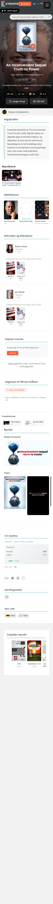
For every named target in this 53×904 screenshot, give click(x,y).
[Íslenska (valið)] (34, 4)
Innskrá (12, 353)
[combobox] (31, 17)
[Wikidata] (6, 596)
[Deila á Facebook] (12, 578)
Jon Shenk (20, 292)
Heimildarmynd (26, 60)
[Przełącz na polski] (41, 4)
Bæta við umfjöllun (16, 389)
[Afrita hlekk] (23, 578)
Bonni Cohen (21, 246)
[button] (44, 656)
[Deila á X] (18, 578)
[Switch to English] (37, 4)
